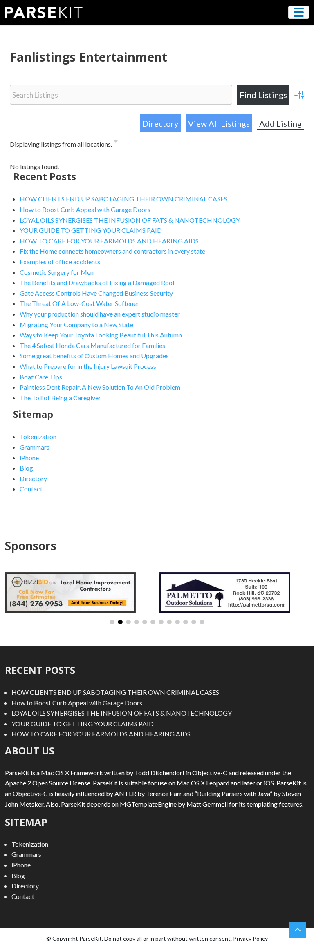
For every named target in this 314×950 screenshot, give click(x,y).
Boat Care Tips (41, 377)
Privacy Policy (250, 938)
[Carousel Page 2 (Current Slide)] (120, 622)
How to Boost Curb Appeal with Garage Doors (85, 209)
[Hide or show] (115, 142)
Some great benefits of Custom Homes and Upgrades (94, 355)
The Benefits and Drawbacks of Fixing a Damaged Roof (97, 282)
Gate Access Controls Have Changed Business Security (96, 293)
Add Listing (280, 123)
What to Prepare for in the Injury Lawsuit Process (88, 366)
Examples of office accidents (60, 261)
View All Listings (219, 123)
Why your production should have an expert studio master (100, 314)
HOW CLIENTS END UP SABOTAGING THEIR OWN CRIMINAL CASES (123, 199)
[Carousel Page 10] (185, 622)
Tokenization (38, 436)
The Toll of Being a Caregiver (60, 397)
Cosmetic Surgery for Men (57, 272)
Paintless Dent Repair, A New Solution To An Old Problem (100, 387)
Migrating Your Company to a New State (76, 324)
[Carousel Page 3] (128, 622)
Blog (26, 468)
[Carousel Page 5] (144, 622)
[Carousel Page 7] (161, 622)
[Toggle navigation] (298, 12)
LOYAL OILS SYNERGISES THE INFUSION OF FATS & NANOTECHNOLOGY (130, 220)
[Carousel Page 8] (169, 622)
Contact (31, 489)
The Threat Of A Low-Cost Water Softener (79, 303)
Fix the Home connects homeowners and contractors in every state (112, 251)
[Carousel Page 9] (177, 622)
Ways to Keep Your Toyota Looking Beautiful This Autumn (101, 335)
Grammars (34, 447)
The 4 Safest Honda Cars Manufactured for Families (92, 345)
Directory (160, 123)
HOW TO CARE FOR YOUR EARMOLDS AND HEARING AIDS (109, 241)
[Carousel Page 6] (152, 622)
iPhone (29, 458)
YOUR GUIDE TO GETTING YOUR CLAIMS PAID (91, 230)
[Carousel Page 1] (112, 622)
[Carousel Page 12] (202, 622)
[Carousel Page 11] (193, 622)
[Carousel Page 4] (136, 622)
